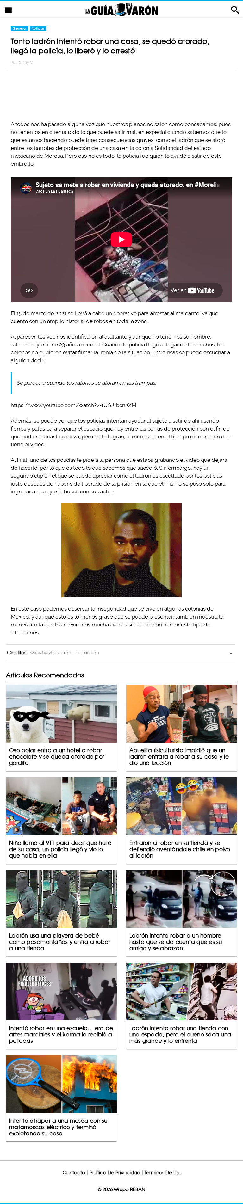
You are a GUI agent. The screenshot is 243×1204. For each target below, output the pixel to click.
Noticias (38, 28)
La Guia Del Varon (121, 9)
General (19, 28)
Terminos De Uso (163, 1173)
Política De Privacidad (115, 1173)
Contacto (74, 1173)
